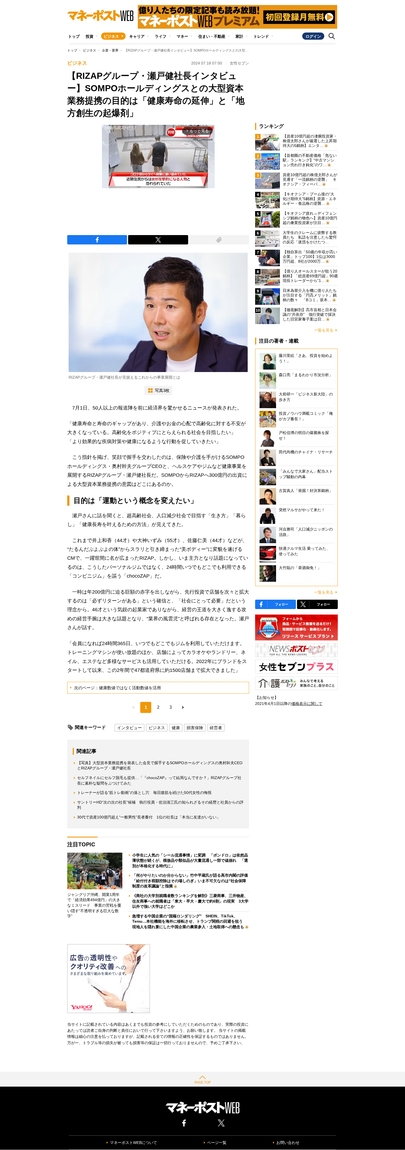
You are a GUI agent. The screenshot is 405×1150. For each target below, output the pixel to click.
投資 (89, 36)
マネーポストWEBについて (133, 1142)
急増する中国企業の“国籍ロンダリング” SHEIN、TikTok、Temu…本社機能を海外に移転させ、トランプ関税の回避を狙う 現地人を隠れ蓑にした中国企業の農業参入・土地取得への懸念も (189, 921)
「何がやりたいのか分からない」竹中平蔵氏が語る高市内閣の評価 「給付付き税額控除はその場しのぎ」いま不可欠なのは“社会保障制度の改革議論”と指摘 (192, 880)
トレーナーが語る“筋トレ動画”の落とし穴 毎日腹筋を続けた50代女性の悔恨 (144, 792)
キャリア (137, 36)
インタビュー (129, 727)
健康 (176, 727)
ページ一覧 (216, 1142)
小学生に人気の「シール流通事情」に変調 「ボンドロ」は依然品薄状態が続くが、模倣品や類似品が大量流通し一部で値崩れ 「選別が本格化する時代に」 (190, 860)
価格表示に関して (306, 703)
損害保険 (195, 727)
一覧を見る (323, 330)
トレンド (261, 36)
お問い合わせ (287, 1142)
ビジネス (111, 36)
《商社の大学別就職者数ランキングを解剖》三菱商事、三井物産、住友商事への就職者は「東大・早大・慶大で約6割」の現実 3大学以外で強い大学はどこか (190, 901)
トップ (74, 36)
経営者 (216, 727)
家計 (239, 36)
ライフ (160, 36)
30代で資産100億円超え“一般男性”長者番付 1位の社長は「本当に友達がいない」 (148, 817)
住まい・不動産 (211, 36)
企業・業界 (110, 50)
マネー (182, 36)
